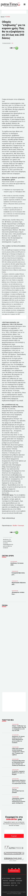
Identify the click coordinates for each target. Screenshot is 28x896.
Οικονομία (21, 525)
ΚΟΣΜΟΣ (18, 878)
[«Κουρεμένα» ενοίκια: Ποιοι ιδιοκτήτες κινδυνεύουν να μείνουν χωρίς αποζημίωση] (7, 593)
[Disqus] (14, 629)
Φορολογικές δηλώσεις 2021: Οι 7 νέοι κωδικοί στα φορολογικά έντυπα (19, 782)
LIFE (16, 885)
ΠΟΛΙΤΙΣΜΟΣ (6, 883)
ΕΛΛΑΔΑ (13, 878)
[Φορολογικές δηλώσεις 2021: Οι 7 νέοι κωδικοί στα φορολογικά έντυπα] (7, 584)
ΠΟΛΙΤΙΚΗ (5, 880)
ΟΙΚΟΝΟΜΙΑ (19, 880)
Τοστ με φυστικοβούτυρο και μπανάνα (18, 791)
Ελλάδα (15, 525)
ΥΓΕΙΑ (18, 883)
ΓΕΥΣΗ (12, 885)
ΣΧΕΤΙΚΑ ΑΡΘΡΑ (8, 556)
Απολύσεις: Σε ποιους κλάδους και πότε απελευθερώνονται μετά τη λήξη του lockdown (8, 543)
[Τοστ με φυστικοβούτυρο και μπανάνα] (6, 791)
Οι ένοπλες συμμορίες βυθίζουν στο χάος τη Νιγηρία (18, 773)
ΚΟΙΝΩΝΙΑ (12, 880)
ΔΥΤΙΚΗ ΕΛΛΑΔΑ (6, 878)
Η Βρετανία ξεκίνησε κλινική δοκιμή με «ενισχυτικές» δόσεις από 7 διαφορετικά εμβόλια (18, 751)
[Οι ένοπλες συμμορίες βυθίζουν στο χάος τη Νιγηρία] (6, 773)
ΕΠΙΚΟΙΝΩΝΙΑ (14, 871)
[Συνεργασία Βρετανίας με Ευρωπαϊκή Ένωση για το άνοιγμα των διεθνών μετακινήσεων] (7, 574)
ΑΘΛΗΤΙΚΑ (13, 883)
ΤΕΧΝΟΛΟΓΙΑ (6, 885)
